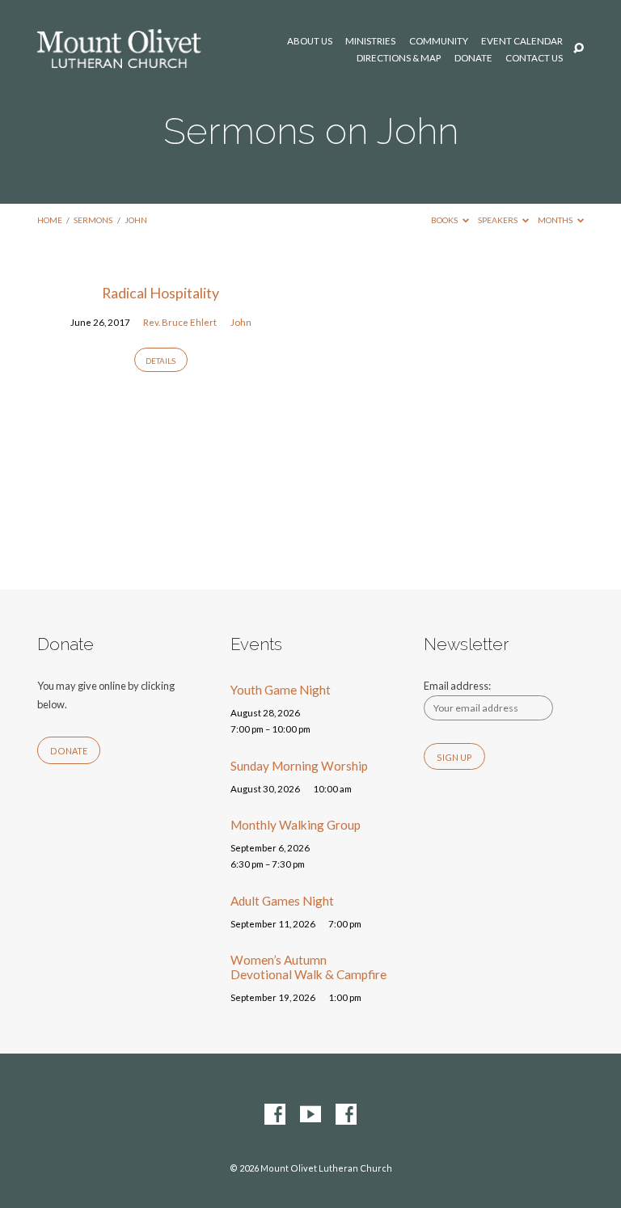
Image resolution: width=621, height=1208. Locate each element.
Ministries (370, 41)
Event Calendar (522, 41)
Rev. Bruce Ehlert (180, 322)
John (136, 220)
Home (49, 220)
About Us (309, 41)
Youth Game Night (280, 689)
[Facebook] (274, 1115)
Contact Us (534, 58)
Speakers (498, 220)
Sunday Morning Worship (299, 765)
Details (160, 360)
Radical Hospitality (160, 293)
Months (556, 220)
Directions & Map (399, 58)
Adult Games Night (282, 900)
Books (445, 220)
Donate (473, 58)
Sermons (93, 220)
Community (438, 41)
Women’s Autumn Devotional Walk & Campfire (308, 967)
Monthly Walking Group (295, 824)
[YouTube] (310, 1115)
